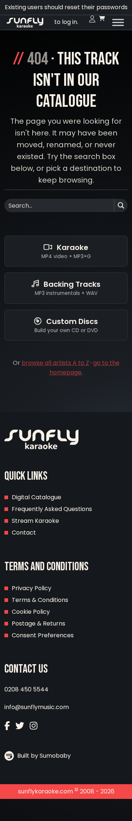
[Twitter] (19, 726)
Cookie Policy (31, 611)
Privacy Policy (31, 588)
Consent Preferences (43, 635)
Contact (24, 532)
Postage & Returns (38, 623)
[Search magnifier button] (121, 205)
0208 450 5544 (26, 689)
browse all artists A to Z (55, 363)
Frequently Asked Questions (52, 509)
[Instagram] (33, 726)
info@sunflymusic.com (36, 707)
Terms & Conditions (40, 600)
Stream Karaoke (35, 521)
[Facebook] (7, 726)
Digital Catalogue (36, 497)
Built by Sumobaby (43, 755)
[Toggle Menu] (118, 22)
